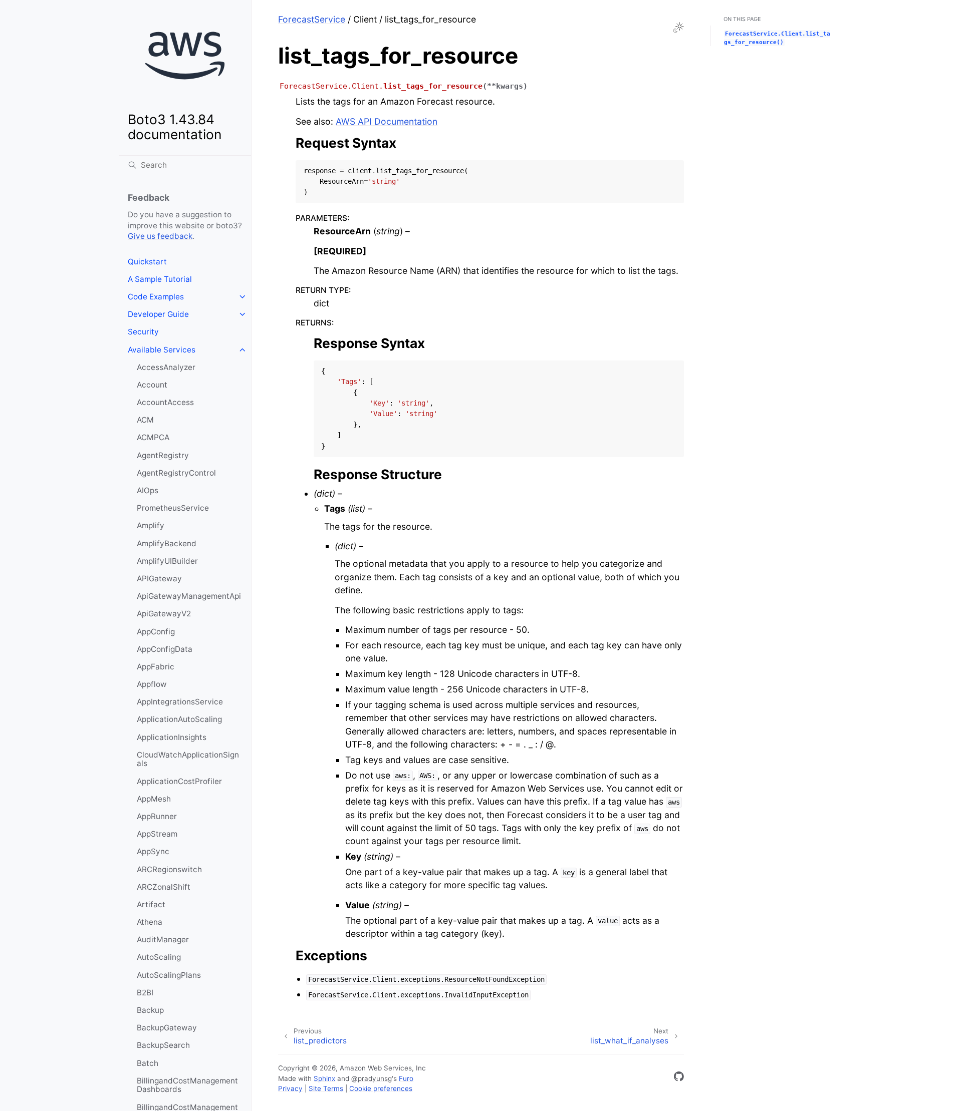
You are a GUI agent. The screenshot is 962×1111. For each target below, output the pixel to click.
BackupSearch (163, 1045)
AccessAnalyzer (166, 367)
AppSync (153, 851)
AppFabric (155, 666)
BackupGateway (167, 1027)
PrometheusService (173, 508)
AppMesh (154, 799)
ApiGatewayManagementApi (189, 596)
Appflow (152, 684)
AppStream (157, 834)
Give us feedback (160, 236)
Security (143, 331)
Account (152, 385)
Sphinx (324, 1078)
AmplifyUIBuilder (167, 561)
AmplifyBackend (166, 543)
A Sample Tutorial (160, 279)
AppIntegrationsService (180, 701)
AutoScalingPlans (169, 975)
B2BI (145, 992)
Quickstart (147, 261)
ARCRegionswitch (169, 869)
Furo (406, 1078)
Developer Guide (158, 314)
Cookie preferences (380, 1088)
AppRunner (157, 816)
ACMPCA (153, 437)
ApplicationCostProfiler (179, 781)
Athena (149, 922)
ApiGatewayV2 (164, 613)
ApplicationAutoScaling (179, 719)
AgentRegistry (163, 455)
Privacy (290, 1088)
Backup (150, 1010)
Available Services (161, 349)
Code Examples (156, 296)
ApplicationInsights (171, 737)
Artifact (151, 904)
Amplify (150, 525)
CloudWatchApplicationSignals (188, 759)
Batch (147, 1063)
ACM (145, 420)
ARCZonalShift (163, 887)
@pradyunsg (371, 1078)
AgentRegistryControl (176, 473)
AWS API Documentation (386, 121)
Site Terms (326, 1088)
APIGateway (159, 578)
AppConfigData (164, 649)
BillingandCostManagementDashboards (187, 1085)
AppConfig (156, 631)
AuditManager (163, 939)
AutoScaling (159, 957)
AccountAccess (165, 402)
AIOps (147, 490)
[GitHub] (679, 1078)
